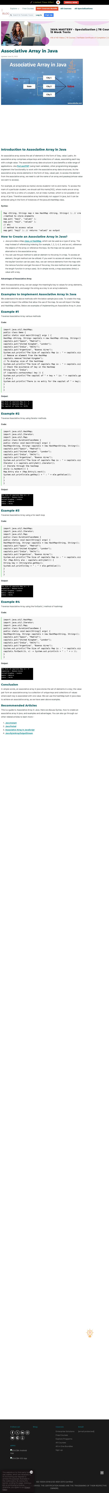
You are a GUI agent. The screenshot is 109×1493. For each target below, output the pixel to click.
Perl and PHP (23, 166)
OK (31, 1472)
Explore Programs (64, 1439)
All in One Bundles (64, 1446)
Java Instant (11, 723)
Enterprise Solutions (65, 1431)
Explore (13, 9)
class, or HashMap (32, 241)
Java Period (10, 726)
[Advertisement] (18, 770)
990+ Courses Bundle (47, 9)
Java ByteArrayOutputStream (19, 733)
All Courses (65, 9)
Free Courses (28, 9)
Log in (39, 15)
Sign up (59, 1450)
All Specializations (84, 9)
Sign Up (48, 15)
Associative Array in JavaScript (19, 730)
